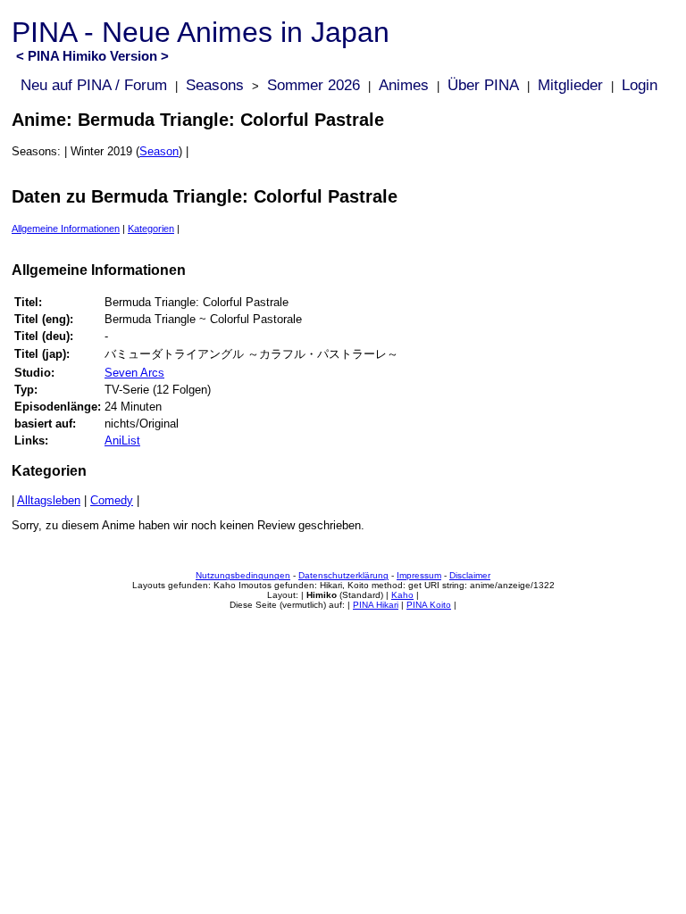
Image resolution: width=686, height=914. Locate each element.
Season (159, 151)
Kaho (402, 595)
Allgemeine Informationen (66, 228)
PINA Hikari (375, 605)
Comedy (111, 500)
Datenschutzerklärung (343, 575)
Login (639, 85)
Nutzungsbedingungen (243, 575)
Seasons (215, 85)
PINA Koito (428, 605)
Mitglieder (570, 85)
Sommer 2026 (313, 85)
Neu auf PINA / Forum (94, 85)
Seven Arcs (134, 372)
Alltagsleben (48, 500)
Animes (404, 85)
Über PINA (483, 85)
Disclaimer (469, 575)
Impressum (419, 575)
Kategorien (151, 228)
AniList (122, 440)
